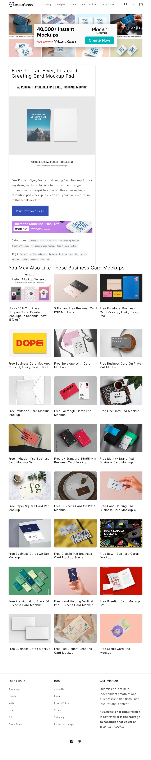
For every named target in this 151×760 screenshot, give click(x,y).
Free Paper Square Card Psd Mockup (29, 508)
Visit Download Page (30, 211)
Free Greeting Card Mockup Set (120, 603)
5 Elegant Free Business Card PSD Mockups (75, 310)
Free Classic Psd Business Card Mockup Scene (73, 555)
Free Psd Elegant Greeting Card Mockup (73, 650)
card (71, 254)
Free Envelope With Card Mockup (72, 365)
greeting (16, 259)
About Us (59, 689)
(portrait (23, 254)
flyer (77, 254)
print (42, 259)
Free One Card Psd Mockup (120, 411)
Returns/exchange (64, 724)
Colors (12, 717)
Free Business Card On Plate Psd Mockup (120, 365)
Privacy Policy (61, 703)
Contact (58, 696)
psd (48, 259)
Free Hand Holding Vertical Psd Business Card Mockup (74, 603)
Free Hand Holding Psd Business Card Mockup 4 (118, 508)
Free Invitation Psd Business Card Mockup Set (29, 460)
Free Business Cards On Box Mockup (29, 555)
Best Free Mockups (48, 240)
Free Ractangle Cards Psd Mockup (73, 412)
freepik (84, 254)
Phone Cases (15, 724)
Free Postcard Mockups (67, 246)
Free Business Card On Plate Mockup (74, 508)
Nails (11, 703)
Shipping (59, 717)
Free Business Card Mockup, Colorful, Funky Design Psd (29, 365)
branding (53, 254)
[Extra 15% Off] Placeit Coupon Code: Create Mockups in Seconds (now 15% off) (28, 314)
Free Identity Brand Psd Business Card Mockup (117, 460)
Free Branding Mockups (69, 240)
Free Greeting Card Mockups (43, 246)
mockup (25, 259)
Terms (57, 710)
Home (12, 710)
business (63, 254)
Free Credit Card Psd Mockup (115, 650)
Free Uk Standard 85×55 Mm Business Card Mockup (75, 460)
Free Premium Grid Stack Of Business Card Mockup (29, 603)
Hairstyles (14, 696)
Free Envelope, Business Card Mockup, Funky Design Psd (120, 312)
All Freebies (33, 240)
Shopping (14, 689)
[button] (126, 4)
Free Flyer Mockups (20, 246)
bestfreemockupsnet (38, 254)
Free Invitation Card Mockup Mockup (29, 412)
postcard (34, 259)
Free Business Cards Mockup (30, 649)
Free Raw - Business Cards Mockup (119, 555)
